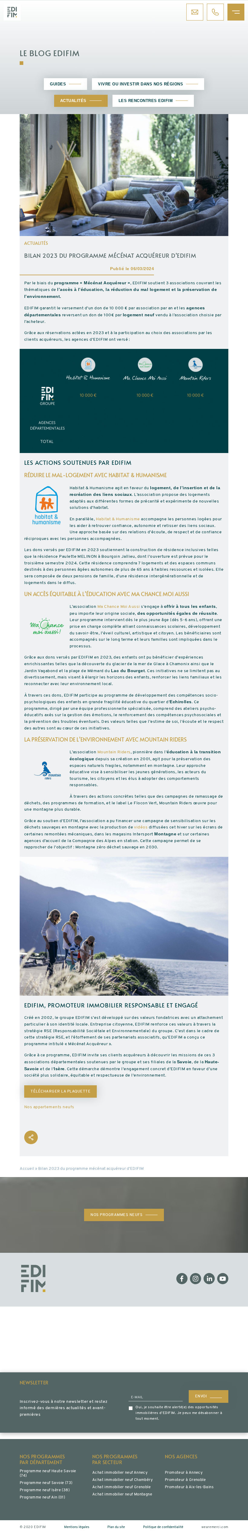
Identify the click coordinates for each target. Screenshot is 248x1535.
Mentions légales (76, 1527)
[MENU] (235, 12)
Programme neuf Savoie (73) (46, 1483)
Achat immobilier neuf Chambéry (122, 1480)
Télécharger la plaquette (60, 1091)
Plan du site (116, 1527)
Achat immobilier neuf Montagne (122, 1494)
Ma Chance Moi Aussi (118, 607)
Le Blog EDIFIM (50, 53)
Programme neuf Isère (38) (45, 1490)
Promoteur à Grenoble (185, 1480)
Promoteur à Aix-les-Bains (189, 1487)
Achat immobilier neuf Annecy (120, 1473)
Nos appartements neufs (49, 1107)
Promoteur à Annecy (184, 1473)
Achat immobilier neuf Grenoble (121, 1487)
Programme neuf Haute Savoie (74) (48, 1473)
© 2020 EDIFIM (33, 1527)
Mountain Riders (114, 752)
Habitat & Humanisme (118, 519)
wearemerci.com (214, 1527)
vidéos (141, 827)
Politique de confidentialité (163, 1527)
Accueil (27, 1168)
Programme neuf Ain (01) (42, 1497)
